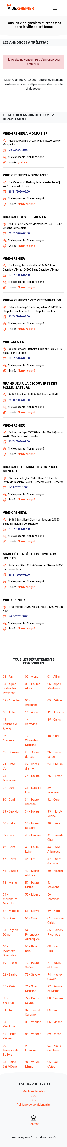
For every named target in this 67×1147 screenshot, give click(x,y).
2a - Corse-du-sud (32, 754)
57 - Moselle (11, 911)
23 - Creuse (55, 764)
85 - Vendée (33, 1022)
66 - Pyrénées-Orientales (10, 951)
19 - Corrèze (11, 752)
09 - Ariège (54, 700)
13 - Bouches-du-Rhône (11, 724)
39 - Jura (8, 835)
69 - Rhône (10, 963)
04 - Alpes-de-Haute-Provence (10, 688)
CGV (33, 1100)
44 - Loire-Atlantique (54, 849)
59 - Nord (53, 911)
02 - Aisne (31, 676)
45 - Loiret (9, 859)
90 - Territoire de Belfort (10, 1050)
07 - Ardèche (11, 700)
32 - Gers (53, 800)
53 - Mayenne (53, 885)
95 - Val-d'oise (53, 1064)
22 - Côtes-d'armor (32, 766)
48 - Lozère (10, 871)
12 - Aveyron (55, 712)
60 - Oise (9, 918)
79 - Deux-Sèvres (32, 1000)
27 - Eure (9, 788)
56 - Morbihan (53, 896)
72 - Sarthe (10, 974)
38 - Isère (53, 823)
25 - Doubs (32, 776)
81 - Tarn (8, 1010)
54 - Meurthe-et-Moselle (10, 899)
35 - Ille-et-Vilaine (54, 813)
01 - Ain (8, 676)
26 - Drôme (54, 776)
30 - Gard (9, 800)
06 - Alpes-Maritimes (54, 686)
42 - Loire (9, 847)
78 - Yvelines (8, 1000)
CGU (33, 1096)
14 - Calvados (31, 721)
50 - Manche (55, 871)
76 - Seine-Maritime (32, 988)
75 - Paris (9, 986)
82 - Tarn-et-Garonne (33, 1012)
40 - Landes (33, 835)
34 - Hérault (32, 811)
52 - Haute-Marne (32, 885)
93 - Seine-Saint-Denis (10, 1064)
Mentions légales (33, 1091)
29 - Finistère (53, 790)
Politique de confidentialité (33, 1105)
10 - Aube (9, 712)
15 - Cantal (54, 719)
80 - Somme (55, 998)
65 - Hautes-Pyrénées (55, 932)
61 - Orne (31, 918)
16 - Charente (8, 738)
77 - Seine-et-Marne (54, 988)
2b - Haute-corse (54, 754)
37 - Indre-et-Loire (32, 825)
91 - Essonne (30, 1048)
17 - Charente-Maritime (31, 740)
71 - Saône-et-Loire (55, 965)
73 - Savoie (32, 974)
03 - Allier (53, 676)
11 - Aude (31, 712)
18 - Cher (53, 736)
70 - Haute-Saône (32, 965)
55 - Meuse (32, 894)
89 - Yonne (54, 1034)
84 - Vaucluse (9, 1024)
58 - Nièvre (32, 911)
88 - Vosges (33, 1034)
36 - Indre (9, 823)
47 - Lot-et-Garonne (55, 861)
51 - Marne (10, 883)
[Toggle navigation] (55, 7)
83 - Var (52, 1010)
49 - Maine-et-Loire (32, 873)
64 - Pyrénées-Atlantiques (32, 934)
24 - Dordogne (9, 778)
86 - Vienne (54, 1022)
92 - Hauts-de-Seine (54, 1048)
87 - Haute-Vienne (10, 1036)
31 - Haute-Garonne (32, 802)
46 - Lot (30, 859)
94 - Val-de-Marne (33, 1064)
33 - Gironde (11, 811)
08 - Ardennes (31, 702)
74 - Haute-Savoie (54, 976)
